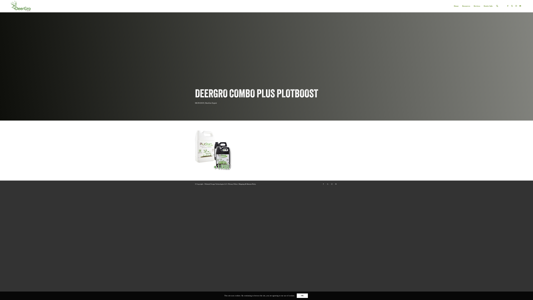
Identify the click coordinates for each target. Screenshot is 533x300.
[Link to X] (512, 6)
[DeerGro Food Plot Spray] (21, 6)
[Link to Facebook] (508, 6)
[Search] (497, 6)
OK (302, 296)
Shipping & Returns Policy (247, 184)
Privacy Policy (233, 184)
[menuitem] (456, 6)
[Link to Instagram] (516, 6)
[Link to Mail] (520, 6)
